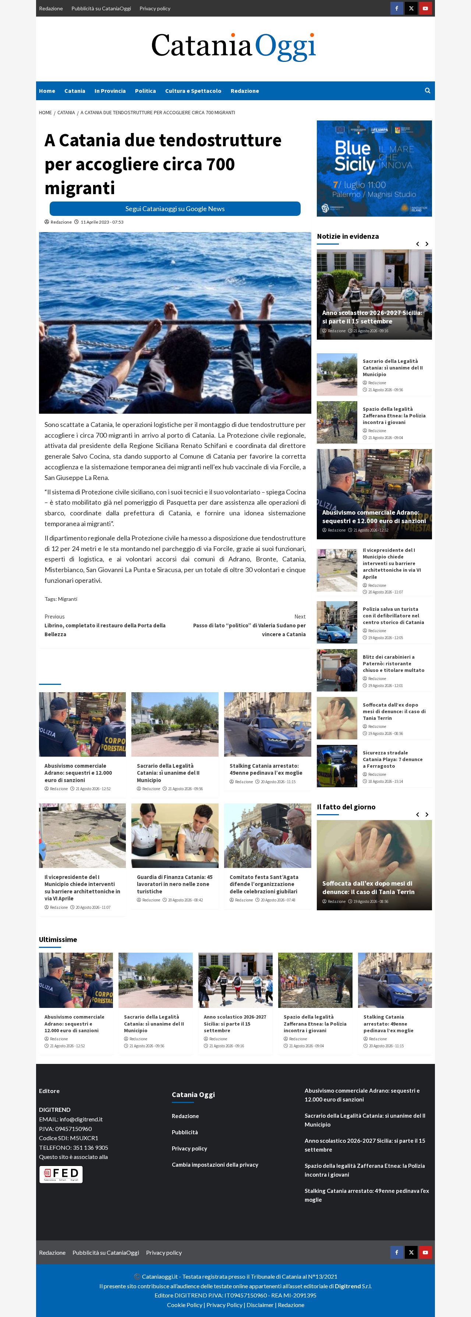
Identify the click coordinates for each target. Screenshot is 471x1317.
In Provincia (110, 90)
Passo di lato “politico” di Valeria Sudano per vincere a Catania (249, 625)
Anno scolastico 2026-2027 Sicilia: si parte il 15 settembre (372, 316)
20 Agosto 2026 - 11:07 (93, 907)
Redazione (51, 8)
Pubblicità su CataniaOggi (101, 8)
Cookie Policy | (186, 1304)
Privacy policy (154, 8)
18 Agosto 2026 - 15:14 (385, 781)
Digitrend (348, 1285)
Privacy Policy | (226, 1304)
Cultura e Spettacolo (193, 90)
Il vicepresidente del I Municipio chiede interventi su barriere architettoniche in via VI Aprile (82, 887)
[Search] (427, 90)
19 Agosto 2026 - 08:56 (385, 733)
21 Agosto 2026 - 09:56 (185, 788)
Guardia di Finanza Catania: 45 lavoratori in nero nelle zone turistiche (175, 884)
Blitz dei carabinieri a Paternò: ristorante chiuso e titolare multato (394, 663)
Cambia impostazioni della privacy (215, 1164)
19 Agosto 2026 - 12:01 (385, 685)
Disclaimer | (262, 1304)
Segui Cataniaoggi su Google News (175, 208)
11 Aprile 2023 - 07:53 (102, 222)
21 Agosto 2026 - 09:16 (371, 330)
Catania (74, 90)
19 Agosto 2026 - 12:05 (385, 637)
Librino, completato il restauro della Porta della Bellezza (105, 625)
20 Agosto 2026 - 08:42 (185, 900)
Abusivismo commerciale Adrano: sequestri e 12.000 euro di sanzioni (78, 773)
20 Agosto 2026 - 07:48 (278, 900)
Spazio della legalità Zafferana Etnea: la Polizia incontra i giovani (394, 415)
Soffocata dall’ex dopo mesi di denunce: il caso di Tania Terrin (394, 711)
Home (47, 90)
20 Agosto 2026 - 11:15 (278, 781)
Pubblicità (185, 1132)
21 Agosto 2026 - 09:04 (385, 437)
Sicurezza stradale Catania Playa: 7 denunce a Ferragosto (393, 759)
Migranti (67, 599)
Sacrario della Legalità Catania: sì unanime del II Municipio (168, 773)
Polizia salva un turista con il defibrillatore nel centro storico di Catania (393, 616)
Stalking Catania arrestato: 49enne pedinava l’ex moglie (266, 769)
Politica (145, 90)
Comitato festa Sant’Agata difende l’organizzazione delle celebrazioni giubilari (264, 884)
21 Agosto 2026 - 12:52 (93, 788)
